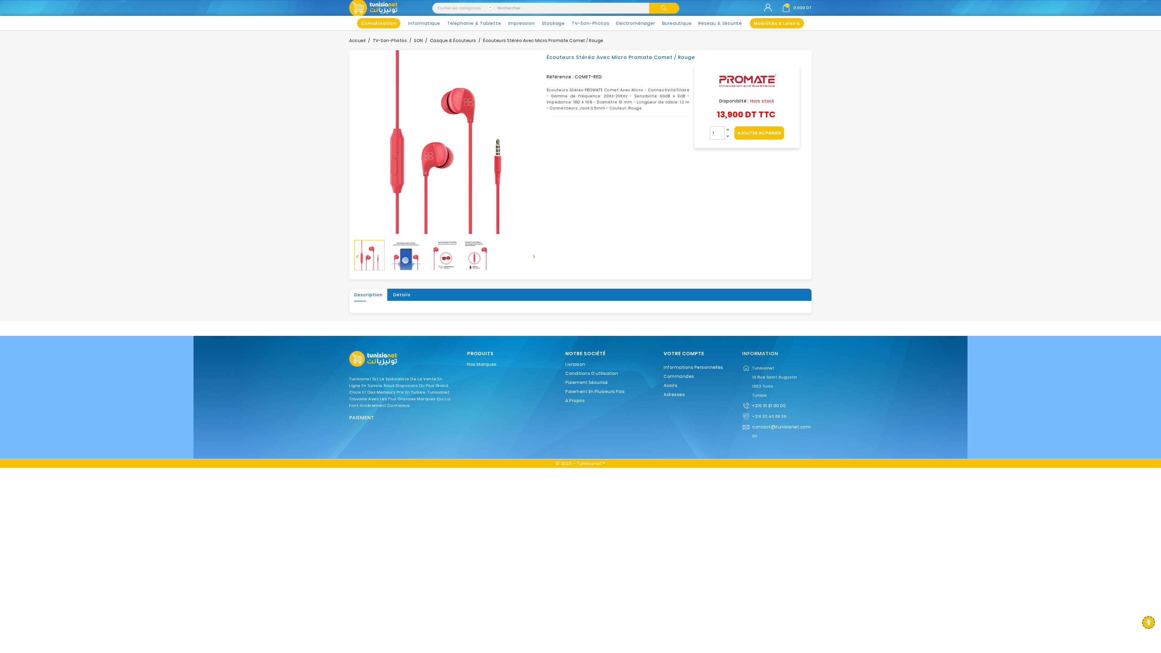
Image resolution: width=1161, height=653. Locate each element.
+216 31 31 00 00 (769, 406)
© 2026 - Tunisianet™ (580, 463)
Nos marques (482, 364)
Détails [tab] (402, 295)
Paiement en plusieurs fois (595, 391)
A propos (575, 401)
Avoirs (670, 385)
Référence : (560, 77)
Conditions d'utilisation (591, 373)
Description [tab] (368, 295)
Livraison (575, 364)
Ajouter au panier (759, 133)
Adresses (674, 394)
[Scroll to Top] (1148, 622)
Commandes (679, 376)
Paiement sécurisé (586, 382)
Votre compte (684, 353)
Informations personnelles (693, 367)
